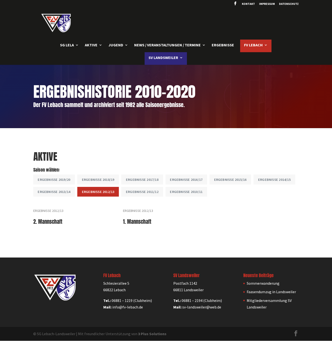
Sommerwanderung (263, 283)
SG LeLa (67, 45)
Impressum (267, 4)
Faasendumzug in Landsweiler (271, 291)
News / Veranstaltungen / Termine (167, 45)
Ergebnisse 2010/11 (186, 192)
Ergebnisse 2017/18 (142, 179)
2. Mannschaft (47, 221)
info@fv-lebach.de (127, 307)
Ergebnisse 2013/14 (54, 192)
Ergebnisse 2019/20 (54, 179)
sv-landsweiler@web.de (201, 307)
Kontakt (248, 4)
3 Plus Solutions (152, 333)
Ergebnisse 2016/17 (186, 179)
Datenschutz (289, 4)
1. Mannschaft (137, 221)
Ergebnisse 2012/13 (98, 192)
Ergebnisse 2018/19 (98, 179)
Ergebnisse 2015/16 (230, 179)
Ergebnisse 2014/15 (274, 179)
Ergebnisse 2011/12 (142, 192)
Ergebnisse (223, 45)
